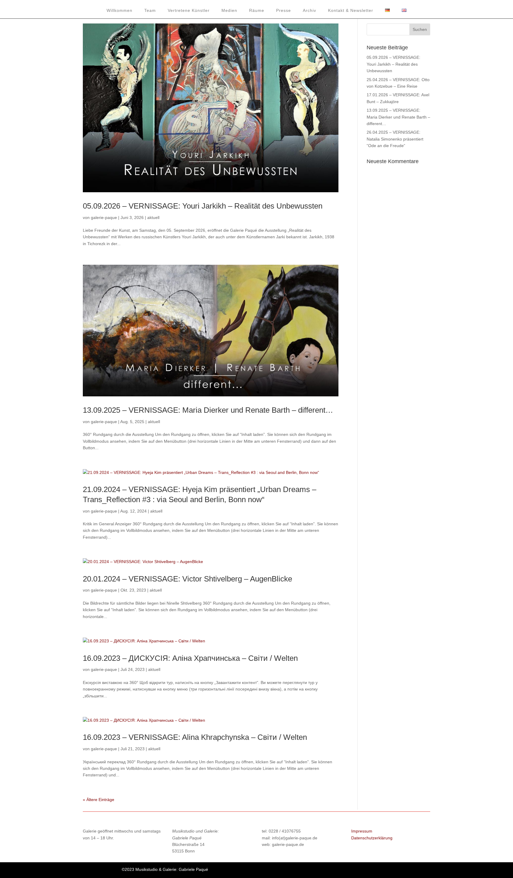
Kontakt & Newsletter (350, 10)
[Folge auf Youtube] (348, 871)
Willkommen (119, 10)
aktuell (153, 217)
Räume (256, 10)
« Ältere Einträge (98, 799)
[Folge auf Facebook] (336, 871)
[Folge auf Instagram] (360, 871)
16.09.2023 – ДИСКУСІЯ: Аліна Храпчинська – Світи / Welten (190, 658)
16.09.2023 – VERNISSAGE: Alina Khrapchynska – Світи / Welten (195, 737)
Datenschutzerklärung (371, 838)
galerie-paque (104, 217)
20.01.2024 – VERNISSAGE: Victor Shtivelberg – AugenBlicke (187, 578)
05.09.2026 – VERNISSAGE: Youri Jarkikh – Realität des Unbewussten (202, 205)
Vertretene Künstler (189, 10)
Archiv (309, 10)
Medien (229, 10)
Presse (283, 10)
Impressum (361, 831)
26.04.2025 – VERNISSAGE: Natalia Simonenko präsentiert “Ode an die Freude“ (395, 139)
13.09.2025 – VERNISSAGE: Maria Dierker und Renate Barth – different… (208, 410)
